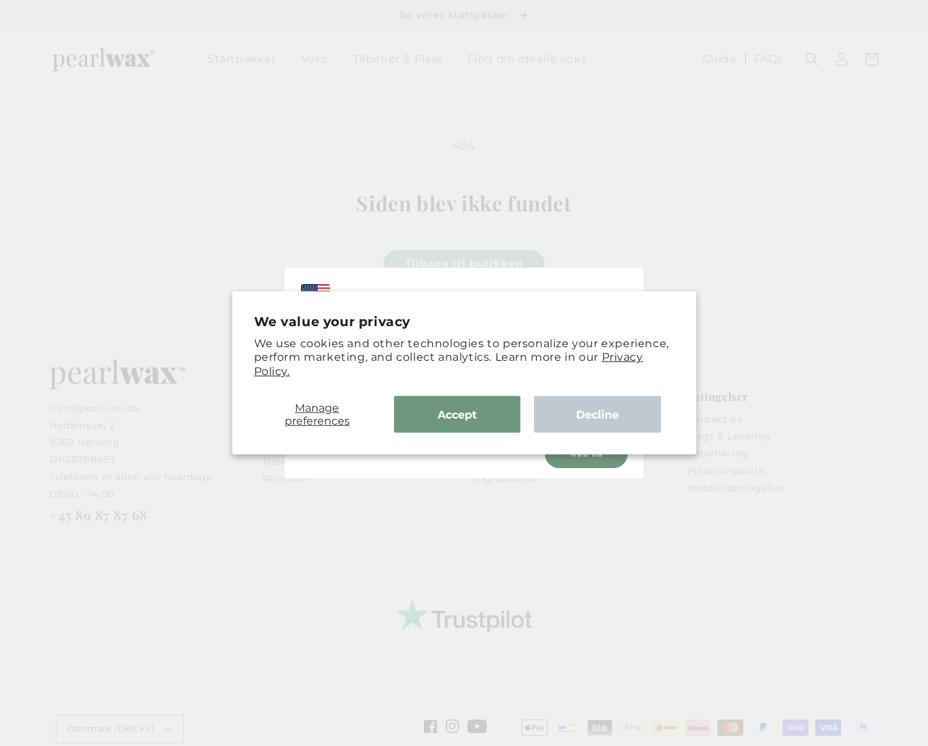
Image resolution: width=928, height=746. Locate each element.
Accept (457, 414)
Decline (597, 414)
